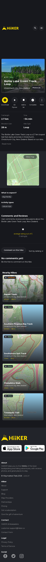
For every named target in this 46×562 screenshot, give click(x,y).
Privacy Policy (7, 542)
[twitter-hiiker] (13, 555)
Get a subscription (8, 510)
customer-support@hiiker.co (13, 528)
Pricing (4, 506)
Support (4, 490)
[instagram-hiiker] (22, 555)
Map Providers (7, 498)
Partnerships (6, 502)
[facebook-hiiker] (5, 555)
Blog (3, 494)
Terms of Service (8, 546)
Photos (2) (36, 88)
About (3, 486)
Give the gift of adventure (12, 514)
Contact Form (7, 532)
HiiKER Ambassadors (10, 524)
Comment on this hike (13, 250)
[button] (6, 144)
